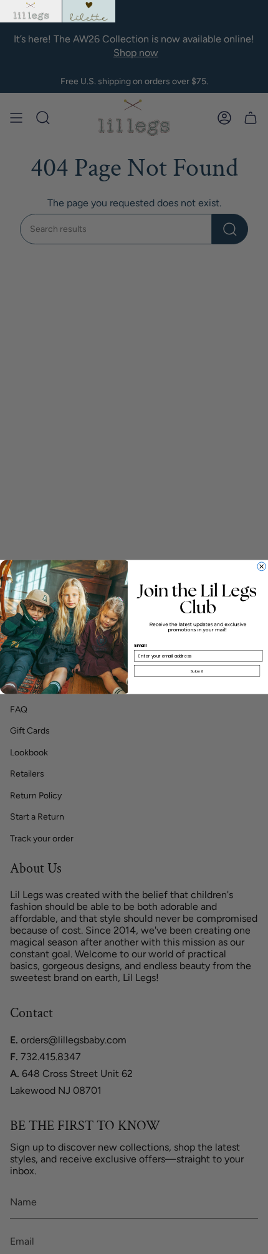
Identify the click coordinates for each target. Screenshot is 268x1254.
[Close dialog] (261, 566)
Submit (197, 671)
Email (140, 646)
